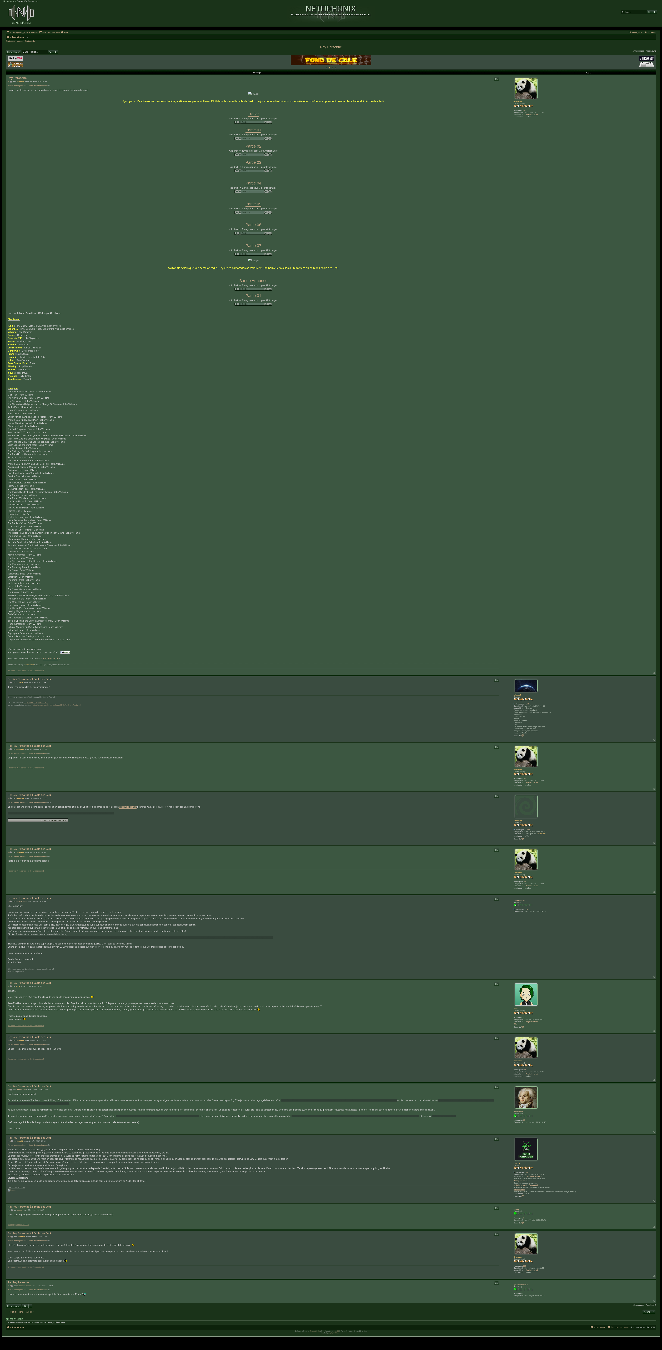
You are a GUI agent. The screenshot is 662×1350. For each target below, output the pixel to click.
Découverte (33, 1)
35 (524, 1120)
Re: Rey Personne (18, 1282)
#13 (9, 1286)
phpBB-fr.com (335, 1333)
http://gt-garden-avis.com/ (18, 1224)
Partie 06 (253, 225)
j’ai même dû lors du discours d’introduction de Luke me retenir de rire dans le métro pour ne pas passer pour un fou (339, 1100)
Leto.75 (517, 1163)
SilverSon (518, 821)
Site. (515, 1024)
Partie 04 (253, 183)
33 (524, 1017)
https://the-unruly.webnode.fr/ (36, 702)
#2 (9, 682)
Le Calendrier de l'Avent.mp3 (526, 1185)
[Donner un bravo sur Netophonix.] (65, 652)
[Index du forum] (21, 14)
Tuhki (516, 1008)
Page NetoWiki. (532, 1022)
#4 (9, 798)
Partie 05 (253, 204)
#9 (9, 1090)
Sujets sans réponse (14, 41)
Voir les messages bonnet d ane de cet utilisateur (27, 86)
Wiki (25, 1)
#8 (9, 1040)
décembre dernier (128, 807)
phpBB (336, 1331)
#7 (9, 986)
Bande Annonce (253, 280)
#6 (9, 901)
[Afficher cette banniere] (326, 67)
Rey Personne (331, 47)
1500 (528, 830)
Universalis (518, 1111)
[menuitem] (30, 32)
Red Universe (519, 1189)
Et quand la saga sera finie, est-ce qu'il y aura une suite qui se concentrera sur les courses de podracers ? (61, 813)
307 (527, 1172)
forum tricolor (315, 1331)
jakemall (517, 695)
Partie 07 (253, 245)
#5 (9, 852)
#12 (9, 1237)
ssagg (516, 1209)
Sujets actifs (30, 41)
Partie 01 (253, 130)
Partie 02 (253, 146)
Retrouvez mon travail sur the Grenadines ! (26, 670)
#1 (9, 82)
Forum (20, 1)
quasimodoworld (521, 1285)
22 (524, 1293)
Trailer (253, 114)
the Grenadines (50, 658)
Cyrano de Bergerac (534, 1176)
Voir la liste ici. (532, 115)
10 (527, 909)
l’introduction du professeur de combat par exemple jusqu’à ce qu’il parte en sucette (157, 1116)
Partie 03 (253, 162)
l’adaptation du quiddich (444, 1116)
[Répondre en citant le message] (496, 79)
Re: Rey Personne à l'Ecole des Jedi (29, 679)
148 (527, 704)
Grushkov (518, 101)
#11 (9, 1210)
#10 (9, 1141)
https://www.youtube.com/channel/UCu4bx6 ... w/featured (57, 705)
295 (524, 110)
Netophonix (8, 1)
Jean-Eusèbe (519, 900)
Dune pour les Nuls (522, 1181)
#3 (9, 749)
